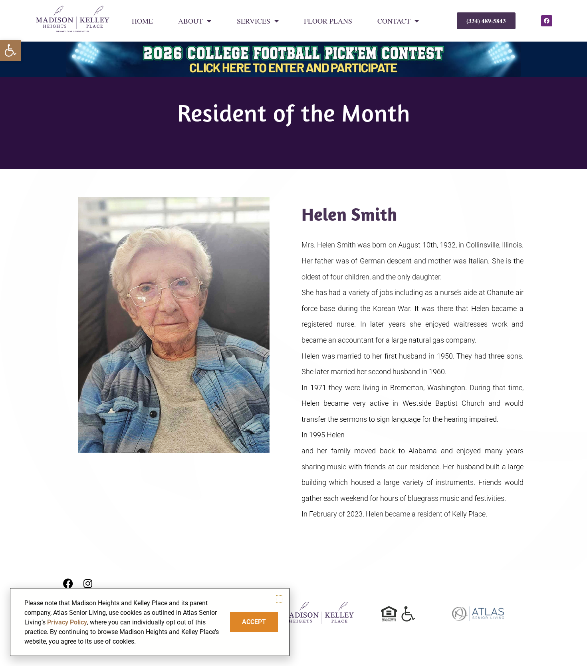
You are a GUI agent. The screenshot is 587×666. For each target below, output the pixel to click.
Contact (394, 21)
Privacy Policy (67, 622)
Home (142, 21)
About (190, 21)
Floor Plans (328, 21)
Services (253, 21)
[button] (10, 50)
